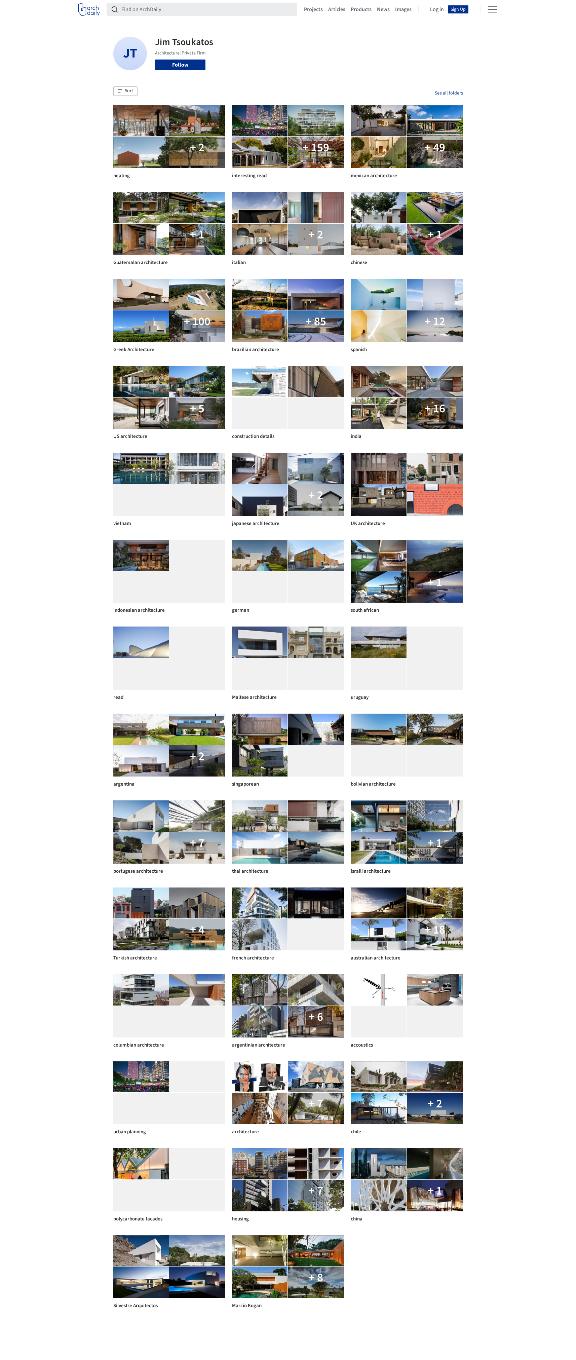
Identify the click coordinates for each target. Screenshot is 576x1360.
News (383, 9)
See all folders (449, 93)
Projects (313, 9)
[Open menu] (492, 9)
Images (403, 9)
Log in (437, 9)
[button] (125, 91)
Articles (336, 9)
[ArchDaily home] (89, 9)
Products (361, 9)
